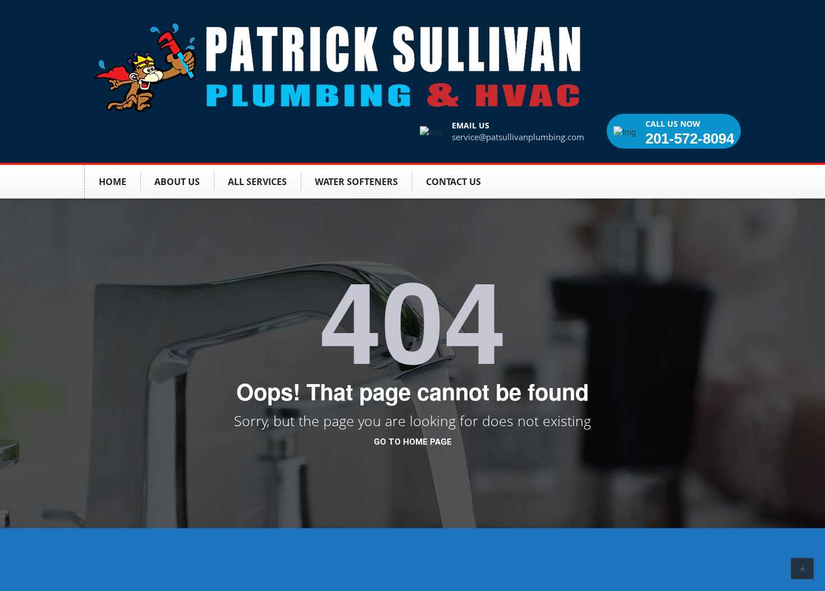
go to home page (413, 442)
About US (177, 182)
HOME (112, 182)
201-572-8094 (689, 138)
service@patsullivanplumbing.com (518, 136)
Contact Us (453, 182)
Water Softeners (356, 182)
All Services (257, 182)
